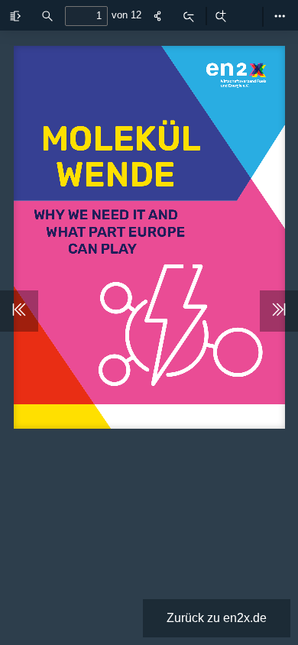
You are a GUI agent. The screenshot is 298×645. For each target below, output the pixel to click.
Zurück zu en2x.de (217, 617)
